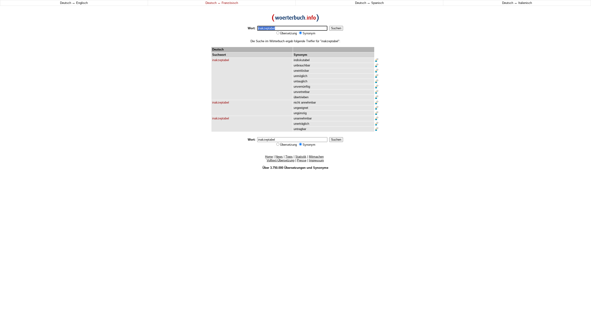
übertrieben (301, 97)
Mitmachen (316, 156)
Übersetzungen (295, 167)
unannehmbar (303, 118)
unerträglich (301, 123)
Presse (301, 160)
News (279, 156)
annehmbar (308, 102)
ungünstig (300, 113)
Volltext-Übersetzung (280, 160)
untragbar (300, 129)
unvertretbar (302, 92)
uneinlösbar (301, 70)
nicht (297, 102)
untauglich (300, 81)
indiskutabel (302, 60)
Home (269, 156)
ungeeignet (301, 108)
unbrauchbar (302, 65)
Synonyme (320, 167)
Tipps (289, 156)
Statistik (300, 156)
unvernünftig (302, 86)
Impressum (316, 160)
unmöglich (300, 76)
